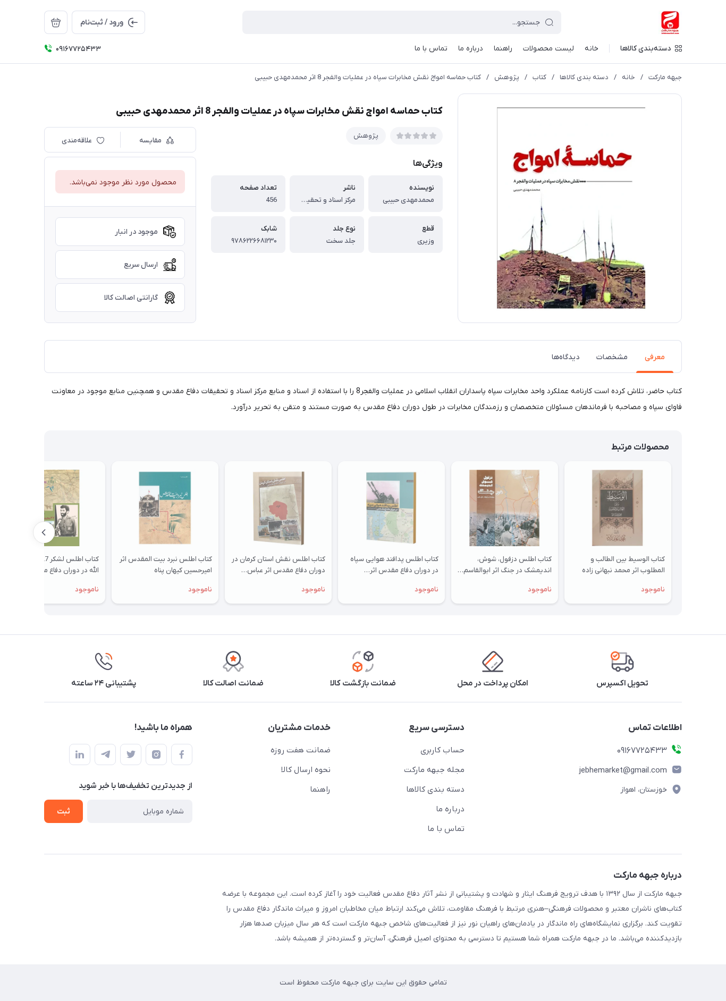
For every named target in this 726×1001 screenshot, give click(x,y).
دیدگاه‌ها (565, 357)
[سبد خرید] (55, 22)
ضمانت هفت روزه (301, 750)
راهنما (320, 789)
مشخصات (612, 357)
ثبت (63, 812)
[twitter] (130, 754)
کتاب (539, 77)
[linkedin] (79, 754)
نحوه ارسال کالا (306, 770)
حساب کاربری (442, 750)
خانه (628, 77)
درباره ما (450, 809)
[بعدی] (44, 532)
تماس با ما (446, 829)
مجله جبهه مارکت (434, 770)
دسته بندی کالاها (584, 77)
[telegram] (105, 754)
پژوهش (506, 77)
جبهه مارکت (665, 77)
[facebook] (181, 754)
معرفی (655, 357)
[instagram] (156, 754)
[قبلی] (682, 532)
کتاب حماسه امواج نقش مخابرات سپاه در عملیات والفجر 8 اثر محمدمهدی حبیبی (368, 77)
